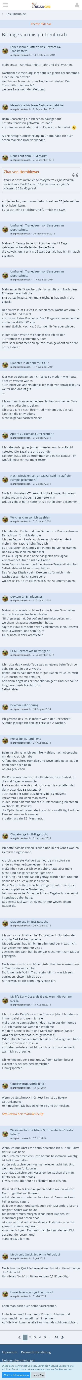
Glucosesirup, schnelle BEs (28, 1084)
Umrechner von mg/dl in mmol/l (31, 1292)
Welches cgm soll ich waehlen (30, 517)
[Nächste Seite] (62, 1337)
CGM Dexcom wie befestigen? (30, 651)
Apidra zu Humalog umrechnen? (32, 434)
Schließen (38, 1375)
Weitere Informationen (16, 1375)
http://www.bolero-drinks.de (21, 1114)
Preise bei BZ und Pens (25, 739)
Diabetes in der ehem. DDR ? (29, 363)
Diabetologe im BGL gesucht (29, 834)
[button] (5, 5)
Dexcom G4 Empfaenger (26, 596)
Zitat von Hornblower (21, 171)
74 (56, 1337)
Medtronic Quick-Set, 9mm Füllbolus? (35, 1254)
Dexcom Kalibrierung (24, 705)
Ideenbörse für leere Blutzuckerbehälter (37, 105)
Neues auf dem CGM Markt (28, 156)
